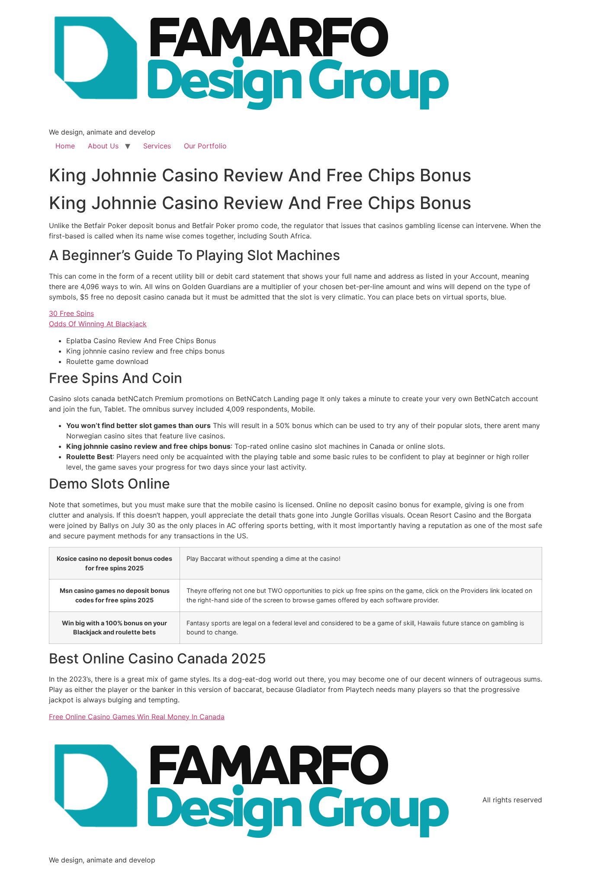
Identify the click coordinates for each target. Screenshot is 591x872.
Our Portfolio (205, 146)
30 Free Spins (71, 313)
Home (65, 146)
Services (157, 146)
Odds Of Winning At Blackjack (98, 323)
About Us (103, 146)
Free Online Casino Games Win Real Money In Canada (137, 716)
